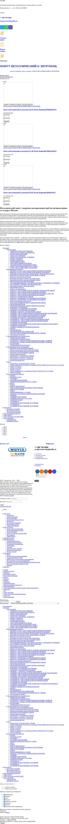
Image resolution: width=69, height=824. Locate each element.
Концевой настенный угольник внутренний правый (25, 280)
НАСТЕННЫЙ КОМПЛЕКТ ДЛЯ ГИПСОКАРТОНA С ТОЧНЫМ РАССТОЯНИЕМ (35, 283)
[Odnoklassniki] (42, 471)
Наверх (2, 823)
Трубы (8, 362)
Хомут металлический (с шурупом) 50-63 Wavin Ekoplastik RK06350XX (29, 192)
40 (4, 431)
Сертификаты (11, 545)
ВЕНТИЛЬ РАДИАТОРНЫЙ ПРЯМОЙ (21, 348)
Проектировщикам (8, 539)
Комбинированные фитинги (15, 269)
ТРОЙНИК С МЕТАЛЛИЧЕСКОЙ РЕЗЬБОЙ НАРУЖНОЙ (27, 316)
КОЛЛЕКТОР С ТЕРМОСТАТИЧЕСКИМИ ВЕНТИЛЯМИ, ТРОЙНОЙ (31, 342)
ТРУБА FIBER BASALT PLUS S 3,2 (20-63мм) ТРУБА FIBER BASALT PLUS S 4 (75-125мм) (37, 365)
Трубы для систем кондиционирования (14, 594)
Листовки (9, 547)
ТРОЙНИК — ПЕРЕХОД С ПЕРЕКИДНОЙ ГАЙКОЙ (26, 671)
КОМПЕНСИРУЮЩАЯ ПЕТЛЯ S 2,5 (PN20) (23, 381)
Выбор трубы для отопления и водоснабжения (20, 559)
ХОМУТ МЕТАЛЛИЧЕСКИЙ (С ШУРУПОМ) (26, 106)
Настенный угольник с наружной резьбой (22, 286)
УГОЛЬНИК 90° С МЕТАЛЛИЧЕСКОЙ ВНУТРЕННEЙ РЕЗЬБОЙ (29, 319)
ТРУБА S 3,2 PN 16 (15, 368)
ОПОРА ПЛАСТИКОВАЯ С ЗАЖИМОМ (22, 257)
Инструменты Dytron (13, 524)
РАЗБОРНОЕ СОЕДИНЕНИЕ (19, 307)
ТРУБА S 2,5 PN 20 (15, 366)
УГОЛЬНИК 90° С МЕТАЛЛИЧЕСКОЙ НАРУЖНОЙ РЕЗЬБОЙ (29, 321)
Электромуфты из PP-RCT (17, 334)
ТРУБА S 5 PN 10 (15, 369)
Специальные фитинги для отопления (18, 347)
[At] (46, 471)
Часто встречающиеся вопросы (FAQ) (17, 564)
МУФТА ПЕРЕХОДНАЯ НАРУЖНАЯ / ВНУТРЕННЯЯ (26, 388)
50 (4, 433)
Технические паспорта (13, 541)
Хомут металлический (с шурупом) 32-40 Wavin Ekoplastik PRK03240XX (30, 151)
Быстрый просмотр (27, 104)
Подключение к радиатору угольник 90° (21, 359)
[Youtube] (50, 471)
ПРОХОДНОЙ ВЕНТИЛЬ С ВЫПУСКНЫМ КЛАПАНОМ (27, 306)
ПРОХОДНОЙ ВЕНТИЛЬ (17, 304)
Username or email (5, 498)
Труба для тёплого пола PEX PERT (13, 416)
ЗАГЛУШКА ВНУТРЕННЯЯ (18, 380)
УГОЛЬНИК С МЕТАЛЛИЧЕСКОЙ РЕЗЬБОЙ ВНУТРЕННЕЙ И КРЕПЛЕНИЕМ (34, 324)
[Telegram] (2, 27)
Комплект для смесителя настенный (20, 277)
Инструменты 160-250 (13, 410)
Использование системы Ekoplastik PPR (18, 561)
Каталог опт (4, 444)
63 (4, 434)
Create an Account (9, 495)
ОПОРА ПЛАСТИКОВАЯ (17, 255)
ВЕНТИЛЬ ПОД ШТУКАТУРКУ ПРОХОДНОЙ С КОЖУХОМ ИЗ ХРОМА (32, 274)
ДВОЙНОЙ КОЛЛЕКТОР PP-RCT (20, 339)
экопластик (6, 595)
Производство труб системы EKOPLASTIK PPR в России (23, 562)
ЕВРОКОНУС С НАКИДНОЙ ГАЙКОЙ (22, 356)
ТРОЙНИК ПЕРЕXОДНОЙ (18, 397)
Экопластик (10, 515)
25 (4, 428)
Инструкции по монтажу (14, 550)
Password (3, 501)
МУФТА (12, 385)
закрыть (7, 812)
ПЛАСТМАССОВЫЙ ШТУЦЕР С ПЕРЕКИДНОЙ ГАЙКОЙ (28, 302)
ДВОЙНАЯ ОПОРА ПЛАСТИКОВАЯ (21, 251)
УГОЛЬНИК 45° (15, 401)
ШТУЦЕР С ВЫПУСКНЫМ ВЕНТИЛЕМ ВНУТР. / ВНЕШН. (28, 333)
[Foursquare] (54, 471)
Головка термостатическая (17, 354)
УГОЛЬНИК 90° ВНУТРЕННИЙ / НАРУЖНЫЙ (24, 406)
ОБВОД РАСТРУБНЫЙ (17, 389)
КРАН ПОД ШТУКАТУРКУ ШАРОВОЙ (22, 281)
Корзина (5, 580)
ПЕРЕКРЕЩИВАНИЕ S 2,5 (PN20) (20, 392)
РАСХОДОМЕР (14, 343)
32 (4, 430)
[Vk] (37, 471)
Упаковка (3, 61)
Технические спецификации (15, 544)
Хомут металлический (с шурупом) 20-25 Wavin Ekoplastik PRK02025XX (30, 109)
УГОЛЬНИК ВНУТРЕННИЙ (18, 322)
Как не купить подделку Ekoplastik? (17, 556)
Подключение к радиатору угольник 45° (21, 357)
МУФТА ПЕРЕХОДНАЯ (17, 386)
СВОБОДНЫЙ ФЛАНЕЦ (17, 261)
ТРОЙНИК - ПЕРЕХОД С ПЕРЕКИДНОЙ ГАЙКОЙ (25, 312)
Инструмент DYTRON (13, 409)
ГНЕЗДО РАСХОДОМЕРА (17, 337)
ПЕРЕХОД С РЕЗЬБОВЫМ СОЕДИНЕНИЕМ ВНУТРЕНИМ (28, 298)
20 (4, 427)
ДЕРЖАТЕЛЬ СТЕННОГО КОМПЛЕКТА (22, 252)
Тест (4, 591)
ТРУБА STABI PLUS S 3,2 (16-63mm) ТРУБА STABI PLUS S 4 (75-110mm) (31, 371)
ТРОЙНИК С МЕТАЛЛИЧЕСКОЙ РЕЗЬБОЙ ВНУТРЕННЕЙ (28, 315)
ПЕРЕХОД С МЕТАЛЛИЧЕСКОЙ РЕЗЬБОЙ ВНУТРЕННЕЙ (28, 292)
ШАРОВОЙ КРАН (15, 330)
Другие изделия (26, 71)
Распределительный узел (17, 360)
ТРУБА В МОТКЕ (15, 372)
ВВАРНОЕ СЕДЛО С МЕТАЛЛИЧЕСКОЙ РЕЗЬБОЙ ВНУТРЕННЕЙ (30, 271)
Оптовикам (6, 582)
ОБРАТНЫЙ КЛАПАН (17, 287)
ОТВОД (12, 391)
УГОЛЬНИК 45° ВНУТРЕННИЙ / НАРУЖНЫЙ (24, 403)
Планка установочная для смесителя (20, 301)
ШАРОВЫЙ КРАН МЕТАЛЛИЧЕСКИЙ (22, 331)
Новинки (9, 565)
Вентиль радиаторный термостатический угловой (24, 351)
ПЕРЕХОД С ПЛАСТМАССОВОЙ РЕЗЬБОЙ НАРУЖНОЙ (27, 394)
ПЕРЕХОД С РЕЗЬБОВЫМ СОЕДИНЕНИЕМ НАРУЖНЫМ (28, 299)
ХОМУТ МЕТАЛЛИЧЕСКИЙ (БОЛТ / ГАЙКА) (24, 266)
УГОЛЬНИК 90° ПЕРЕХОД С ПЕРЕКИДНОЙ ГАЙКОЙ (26, 318)
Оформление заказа (9, 583)
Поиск (18, 601)
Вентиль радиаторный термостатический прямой (24, 350)
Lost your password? (5, 506)
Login (2, 505)
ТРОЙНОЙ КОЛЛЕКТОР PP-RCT (20, 345)
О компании (6, 553)
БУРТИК (12, 375)
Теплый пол (10, 521)
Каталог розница (8, 527)
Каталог (5, 577)
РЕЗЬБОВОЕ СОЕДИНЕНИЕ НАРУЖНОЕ (23, 310)
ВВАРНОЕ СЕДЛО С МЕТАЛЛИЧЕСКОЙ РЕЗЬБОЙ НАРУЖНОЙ (30, 272)
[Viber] (10, 27)
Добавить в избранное (9, 104)
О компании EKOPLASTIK (15, 558)
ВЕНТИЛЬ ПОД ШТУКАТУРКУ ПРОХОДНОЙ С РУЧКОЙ (27, 275)
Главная (12, 71)
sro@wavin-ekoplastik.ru (8, 21)
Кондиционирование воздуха (11, 413)
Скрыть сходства (10, 787)
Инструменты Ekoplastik (14, 412)
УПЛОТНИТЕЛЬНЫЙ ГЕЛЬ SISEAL (21, 263)
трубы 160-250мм (8, 592)
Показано (2, 78)
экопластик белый (8, 597)
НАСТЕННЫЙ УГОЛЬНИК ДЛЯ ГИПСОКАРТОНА (25, 284)
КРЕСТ (12, 383)
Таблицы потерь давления (14, 548)
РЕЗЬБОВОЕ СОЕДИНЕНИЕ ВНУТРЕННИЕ (23, 309)
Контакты (6, 567)
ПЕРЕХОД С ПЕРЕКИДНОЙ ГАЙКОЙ (21, 296)
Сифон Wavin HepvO (13, 526)
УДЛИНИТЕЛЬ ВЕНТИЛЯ (18, 325)
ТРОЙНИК (13, 395)
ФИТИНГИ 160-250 (12, 421)
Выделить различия (11, 788)
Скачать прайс (3, 39)
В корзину (6, 121)
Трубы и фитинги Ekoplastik (15, 529)
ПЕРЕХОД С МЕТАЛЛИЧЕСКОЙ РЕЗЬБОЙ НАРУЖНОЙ (27, 295)
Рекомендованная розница (14, 542)
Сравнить (19, 104)
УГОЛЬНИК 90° (15, 404)
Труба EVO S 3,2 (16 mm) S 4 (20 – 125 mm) (22, 363)
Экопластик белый (12, 516)
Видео (8, 554)
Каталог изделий (11, 551)
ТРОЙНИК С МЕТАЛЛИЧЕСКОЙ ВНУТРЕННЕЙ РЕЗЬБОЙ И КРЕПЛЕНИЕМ (33, 313)
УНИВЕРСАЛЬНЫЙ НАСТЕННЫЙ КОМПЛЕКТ (24, 327)
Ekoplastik (18, 71)
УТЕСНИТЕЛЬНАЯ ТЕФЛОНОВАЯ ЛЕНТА (23, 264)
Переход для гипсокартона (17, 289)
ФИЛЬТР (12, 328)
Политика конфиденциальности (12, 585)
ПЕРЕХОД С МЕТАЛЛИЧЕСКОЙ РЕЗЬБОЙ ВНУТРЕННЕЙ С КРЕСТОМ (32, 293)
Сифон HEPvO (7, 415)
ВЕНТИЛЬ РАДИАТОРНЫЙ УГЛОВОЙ (22, 353)
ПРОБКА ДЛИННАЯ (16, 258)
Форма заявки (2, 50)
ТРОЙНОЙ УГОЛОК (16, 400)
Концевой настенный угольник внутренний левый (24, 278)
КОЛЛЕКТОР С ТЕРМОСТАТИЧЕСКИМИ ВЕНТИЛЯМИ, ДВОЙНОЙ (31, 340)
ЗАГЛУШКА (14, 378)
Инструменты (7, 407)
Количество (6, 114)
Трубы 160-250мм (8, 418)
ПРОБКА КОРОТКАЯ (16, 260)
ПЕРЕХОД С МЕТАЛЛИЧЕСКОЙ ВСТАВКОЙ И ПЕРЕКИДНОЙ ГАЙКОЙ (32, 290)
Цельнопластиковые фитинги (15, 374)
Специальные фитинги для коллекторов (18, 336)
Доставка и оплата (8, 538)
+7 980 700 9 (5, 18)
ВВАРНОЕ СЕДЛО (15, 377)
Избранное (50, 444)
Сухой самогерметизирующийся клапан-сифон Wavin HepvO (20, 588)
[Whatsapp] (6, 27)
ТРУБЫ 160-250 (11, 419)
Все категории (7, 606)
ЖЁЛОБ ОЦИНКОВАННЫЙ (18, 254)
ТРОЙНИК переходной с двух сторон (21, 398)
